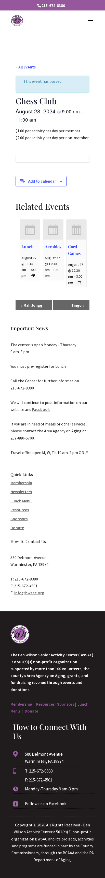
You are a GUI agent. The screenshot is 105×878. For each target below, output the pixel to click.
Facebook (41, 409)
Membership (21, 482)
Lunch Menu (21, 500)
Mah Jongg (31, 305)
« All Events (26, 67)
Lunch (27, 246)
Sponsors (19, 518)
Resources (19, 509)
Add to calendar (42, 181)
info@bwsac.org (29, 592)
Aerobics (53, 246)
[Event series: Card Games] (79, 282)
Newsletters (21, 491)
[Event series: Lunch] (33, 275)
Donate (17, 527)
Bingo (77, 305)
